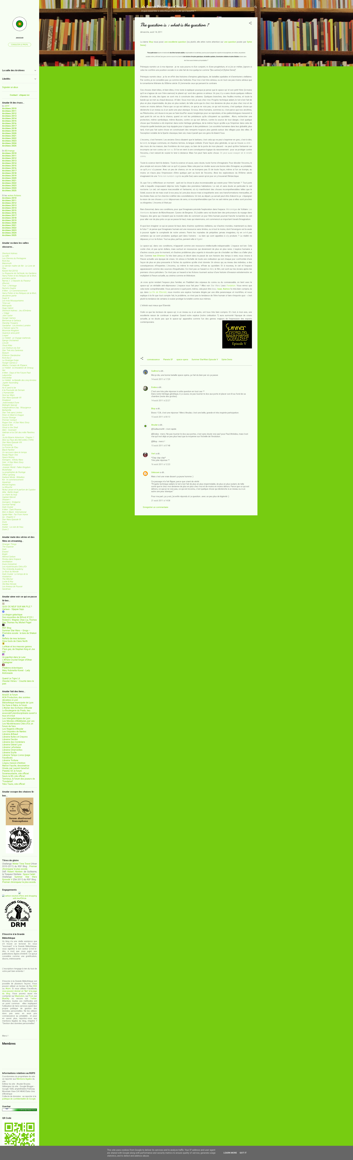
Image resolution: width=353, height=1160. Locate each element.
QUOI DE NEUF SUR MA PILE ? (17, 606)
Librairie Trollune (10, 760)
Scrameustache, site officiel (15, 773)
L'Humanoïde (8, 392)
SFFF (7, 106)
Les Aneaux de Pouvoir (12, 586)
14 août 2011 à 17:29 (160, 379)
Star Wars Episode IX (11, 519)
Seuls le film (7, 425)
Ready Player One (10, 455)
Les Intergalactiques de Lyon (16, 718)
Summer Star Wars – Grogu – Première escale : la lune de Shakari (19, 631)
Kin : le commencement (12, 479)
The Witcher (7, 579)
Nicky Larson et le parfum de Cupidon (19, 489)
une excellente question (175, 42)
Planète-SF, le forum (12, 771)
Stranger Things (9, 544)
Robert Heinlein (15, 871)
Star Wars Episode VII (11, 397)
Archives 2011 (9, 111)
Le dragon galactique (12, 614)
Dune (4, 522)
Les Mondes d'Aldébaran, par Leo (18, 721)
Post (31, 996)
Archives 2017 (9, 126)
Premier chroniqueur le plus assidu (19, 867)
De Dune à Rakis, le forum (14, 705)
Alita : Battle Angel (10, 492)
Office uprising (8, 474)
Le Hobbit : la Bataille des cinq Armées (19, 380)
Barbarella (6, 410)
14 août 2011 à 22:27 (160, 400)
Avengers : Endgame (11, 502)
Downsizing (7, 445)
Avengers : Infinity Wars (12, 460)
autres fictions (14, 195)
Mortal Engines (8, 484)
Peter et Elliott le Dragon (13, 415)
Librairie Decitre (10, 739)
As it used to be (9, 387)
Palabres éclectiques (12, 667)
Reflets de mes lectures (14, 638)
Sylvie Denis (227, 359)
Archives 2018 (9, 128)
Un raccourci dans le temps (14, 452)
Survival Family (8, 504)
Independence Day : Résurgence (16, 407)
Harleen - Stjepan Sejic (13, 609)
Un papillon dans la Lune (14, 657)
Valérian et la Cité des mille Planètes (18, 432)
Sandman (6, 589)
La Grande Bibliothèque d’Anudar (163, 6)
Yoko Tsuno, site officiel (13, 784)
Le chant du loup (9, 494)
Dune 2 (5, 529)
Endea (154, 387)
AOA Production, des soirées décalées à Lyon (16, 698)
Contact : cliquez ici (19, 95)
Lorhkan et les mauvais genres (17, 646)
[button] (250, 23)
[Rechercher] (255, 7)
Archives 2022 (9, 138)
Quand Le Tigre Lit (11, 678)
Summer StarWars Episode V (205, 359)
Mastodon (19, 996)
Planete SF (168, 359)
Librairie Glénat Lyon (12, 744)
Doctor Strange (9, 417)
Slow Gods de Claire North (15, 641)
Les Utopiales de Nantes (14, 731)
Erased (5, 551)
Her (3, 370)
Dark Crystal (7, 507)
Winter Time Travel (21, 863)
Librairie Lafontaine (11, 747)
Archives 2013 (9, 116)
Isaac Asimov (223, 289)
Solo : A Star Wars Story (12, 462)
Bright (4, 554)
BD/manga (9, 150)
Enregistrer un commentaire (155, 507)
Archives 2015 (9, 121)
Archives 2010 (9, 108)
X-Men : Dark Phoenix (11, 509)
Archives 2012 (9, 113)
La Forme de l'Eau (10, 447)
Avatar (5, 524)
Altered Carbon (8, 556)
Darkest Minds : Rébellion (13, 477)
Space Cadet (29, 874)
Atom (8, 988)
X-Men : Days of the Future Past (16, 373)
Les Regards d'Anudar (12, 729)
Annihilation (7, 561)
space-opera (182, 359)
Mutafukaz (7, 470)
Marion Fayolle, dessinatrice (15, 765)
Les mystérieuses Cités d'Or (14, 566)
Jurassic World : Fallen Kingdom (16, 467)
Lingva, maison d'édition (13, 763)
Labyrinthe (7, 375)
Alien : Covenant (9, 430)
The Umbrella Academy (12, 569)
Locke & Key (7, 581)
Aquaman (6, 482)
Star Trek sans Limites (12, 412)
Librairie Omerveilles (12, 750)
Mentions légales (24, 1079)
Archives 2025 (9, 146)
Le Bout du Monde (10, 571)
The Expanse (8, 546)
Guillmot (155, 371)
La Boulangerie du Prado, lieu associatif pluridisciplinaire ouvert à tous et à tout (19, 713)
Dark (4, 549)
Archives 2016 (9, 123)
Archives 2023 (9, 141)
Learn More (230, 1153)
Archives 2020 (9, 133)
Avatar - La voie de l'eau (12, 527)
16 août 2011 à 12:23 (160, 464)
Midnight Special (9, 405)
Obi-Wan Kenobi (9, 584)
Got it (243, 1153)
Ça (3, 435)
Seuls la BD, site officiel (13, 776)
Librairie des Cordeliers (13, 742)
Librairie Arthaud (10, 734)
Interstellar (7, 377)
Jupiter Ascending (10, 382)
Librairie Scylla (9, 752)
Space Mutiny (8, 457)
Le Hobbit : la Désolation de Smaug (17, 368)
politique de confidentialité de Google (19, 1099)
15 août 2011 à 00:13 (160, 417)
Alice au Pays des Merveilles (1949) (18, 440)
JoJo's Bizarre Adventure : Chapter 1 (18, 437)
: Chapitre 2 (8, 517)
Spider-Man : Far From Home (15, 514)
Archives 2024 (9, 143)
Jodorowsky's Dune (10, 402)
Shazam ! (6, 499)
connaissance (153, 359)
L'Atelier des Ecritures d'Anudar (17, 708)
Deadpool (6, 400)
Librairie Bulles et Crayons (15, 736)
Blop (151, 42)
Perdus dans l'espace (11, 559)
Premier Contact (9, 420)
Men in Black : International (14, 512)
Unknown (155, 472)
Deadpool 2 (7, 465)
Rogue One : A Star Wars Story (15, 422)
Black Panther (8, 450)
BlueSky (5, 998)
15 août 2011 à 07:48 (160, 445)
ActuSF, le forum (10, 694)
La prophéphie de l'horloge (14, 472)
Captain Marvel (9, 497)
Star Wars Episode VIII (12, 442)
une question (230, 42)
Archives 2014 (9, 118)
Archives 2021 (9, 136)
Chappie (5, 385)
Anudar (154, 425)
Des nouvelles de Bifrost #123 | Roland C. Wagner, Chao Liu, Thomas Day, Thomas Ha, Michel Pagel (19, 620)
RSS (35, 986)
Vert (153, 453)
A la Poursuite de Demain (13, 390)
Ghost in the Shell (10, 427)
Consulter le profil (19, 45)
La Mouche (7, 487)
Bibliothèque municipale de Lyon (17, 702)
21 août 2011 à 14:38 (160, 500)
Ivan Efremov (159, 255)
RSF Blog (6, 628)
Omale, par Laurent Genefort (15, 768)
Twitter (33, 998)
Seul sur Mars (8, 395)
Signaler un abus (10, 87)
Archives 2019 (9, 131)
